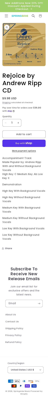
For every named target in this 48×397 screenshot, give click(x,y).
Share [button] (8, 248)
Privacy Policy (13, 335)
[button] (6, 15)
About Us (10, 314)
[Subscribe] (39, 303)
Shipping (6, 102)
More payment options (24, 150)
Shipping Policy (14, 328)
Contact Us (12, 321)
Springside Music (22, 391)
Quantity (7, 116)
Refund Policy (13, 342)
